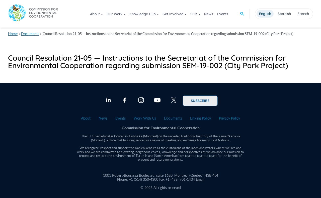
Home (13, 33)
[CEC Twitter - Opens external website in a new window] (174, 101)
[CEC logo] (33, 13)
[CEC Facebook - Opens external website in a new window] (125, 101)
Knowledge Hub (142, 14)
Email (200, 179)
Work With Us (145, 118)
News (208, 14)
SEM (193, 14)
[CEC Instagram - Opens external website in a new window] (141, 101)
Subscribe (200, 100)
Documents (30, 33)
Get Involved (173, 14)
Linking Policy (200, 118)
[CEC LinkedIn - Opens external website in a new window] (108, 101)
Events (222, 14)
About (95, 14)
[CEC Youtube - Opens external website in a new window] (157, 101)
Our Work (115, 14)
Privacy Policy (229, 118)
